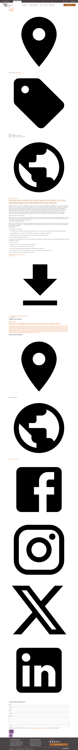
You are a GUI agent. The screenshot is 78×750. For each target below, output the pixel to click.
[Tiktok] (54, 741)
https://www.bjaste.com (13, 198)
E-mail (10, 710)
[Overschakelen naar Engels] (66, 1)
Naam (10, 704)
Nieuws (41, 5)
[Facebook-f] (50, 741)
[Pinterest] (59, 741)
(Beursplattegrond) (17, 72)
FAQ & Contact (52, 5)
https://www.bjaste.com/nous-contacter (17, 254)
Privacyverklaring (31, 728)
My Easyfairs (73, 1)
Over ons (46, 5)
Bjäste (11, 10)
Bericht (10, 715)
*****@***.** (11, 255)
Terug (12, 736)
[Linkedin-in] (57, 741)
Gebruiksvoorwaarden (41, 728)
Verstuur (13, 732)
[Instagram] (52, 741)
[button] (69, 5)
